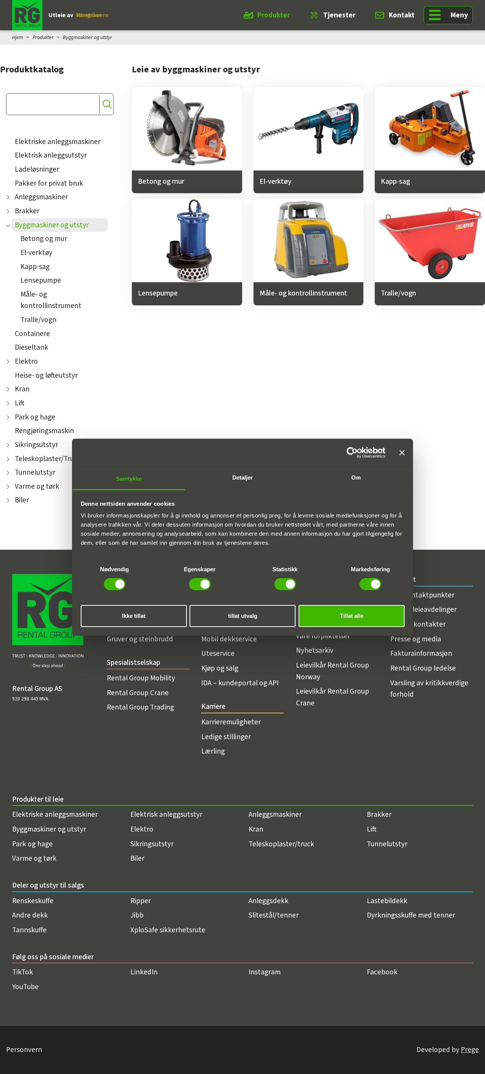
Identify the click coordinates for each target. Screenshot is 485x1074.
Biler (22, 500)
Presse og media (415, 639)
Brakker (27, 211)
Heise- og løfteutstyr (46, 375)
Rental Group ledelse (423, 668)
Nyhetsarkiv (314, 650)
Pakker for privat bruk (49, 183)
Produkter (273, 15)
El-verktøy (36, 252)
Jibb (137, 915)
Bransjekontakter (418, 624)
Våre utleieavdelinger (423, 609)
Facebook (382, 972)
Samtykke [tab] (129, 478)
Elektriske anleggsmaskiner (57, 141)
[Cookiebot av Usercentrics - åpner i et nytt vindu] (352, 452)
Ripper (140, 901)
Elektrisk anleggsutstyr (51, 155)
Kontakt (402, 15)
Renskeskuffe (32, 901)
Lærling (213, 751)
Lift (19, 403)
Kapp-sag (35, 266)
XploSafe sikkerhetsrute (167, 930)
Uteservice (218, 653)
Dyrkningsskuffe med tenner (411, 915)
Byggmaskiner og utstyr (52, 225)
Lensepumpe (40, 280)
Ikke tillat (134, 615)
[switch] (200, 584)
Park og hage (35, 417)
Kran (22, 389)
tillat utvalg (242, 615)
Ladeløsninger (37, 169)
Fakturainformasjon (421, 653)
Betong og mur (43, 238)
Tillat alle (351, 615)
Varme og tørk (37, 486)
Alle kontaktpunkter (422, 595)
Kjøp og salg (219, 668)
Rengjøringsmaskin (44, 430)
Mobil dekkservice (229, 639)
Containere (32, 333)
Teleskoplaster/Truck (48, 458)
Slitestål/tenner (274, 915)
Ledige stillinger (226, 737)
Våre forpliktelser (323, 636)
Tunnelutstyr (35, 472)
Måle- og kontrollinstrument (50, 300)
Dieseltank (31, 347)
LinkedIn (144, 972)
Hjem (17, 37)
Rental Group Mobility (141, 678)
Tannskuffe (29, 930)
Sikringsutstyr (36, 444)
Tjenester (339, 15)
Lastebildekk (387, 901)
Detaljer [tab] (242, 477)
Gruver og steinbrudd (140, 639)
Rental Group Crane (138, 693)
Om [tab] (356, 477)
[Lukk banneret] (402, 452)
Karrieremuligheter (231, 722)
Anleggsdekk (268, 901)
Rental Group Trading (140, 707)
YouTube (25, 987)
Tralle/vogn (38, 319)
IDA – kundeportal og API (239, 683)
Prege (470, 1049)
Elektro (26, 361)
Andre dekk (30, 915)
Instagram (265, 972)
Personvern (24, 1049)
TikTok (22, 972)
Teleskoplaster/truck (281, 844)
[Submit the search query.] (107, 104)
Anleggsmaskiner (41, 197)
